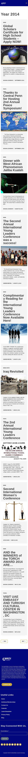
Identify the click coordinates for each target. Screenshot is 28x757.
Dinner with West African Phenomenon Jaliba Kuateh (13, 165)
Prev (5, 641)
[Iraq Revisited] (14, 385)
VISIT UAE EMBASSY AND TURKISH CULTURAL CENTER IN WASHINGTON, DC (14, 606)
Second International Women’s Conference (12, 493)
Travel (5, 593)
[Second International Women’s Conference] (14, 511)
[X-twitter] (4, 744)
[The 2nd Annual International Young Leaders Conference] (14, 451)
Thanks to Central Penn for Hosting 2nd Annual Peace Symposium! (12, 100)
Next (23, 641)
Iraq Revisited (13, 371)
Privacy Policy (5, 714)
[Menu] (26, 3)
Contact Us (4, 705)
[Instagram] (7, 744)
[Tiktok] (15, 744)
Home (3, 699)
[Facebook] (2, 744)
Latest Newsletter (6, 711)
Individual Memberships (8, 702)
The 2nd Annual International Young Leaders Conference (12, 430)
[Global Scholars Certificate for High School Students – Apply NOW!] (14, 55)
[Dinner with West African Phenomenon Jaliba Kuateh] (14, 183)
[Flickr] (18, 744)
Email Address (5, 731)
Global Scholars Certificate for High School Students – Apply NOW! (13, 33)
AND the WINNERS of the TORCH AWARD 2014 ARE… (13, 559)
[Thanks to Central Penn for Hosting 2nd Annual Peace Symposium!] (14, 121)
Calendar (4, 708)
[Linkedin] (10, 744)
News (4, 22)
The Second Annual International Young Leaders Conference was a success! (12, 232)
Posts (4, 89)
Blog (2, 717)
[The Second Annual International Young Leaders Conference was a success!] (14, 256)
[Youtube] (12, 744)
